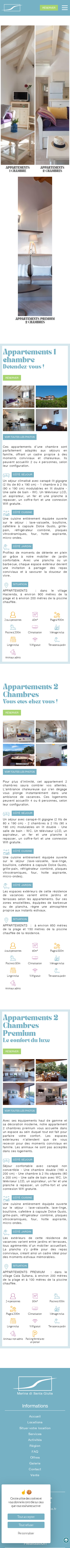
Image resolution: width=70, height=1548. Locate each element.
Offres (35, 1457)
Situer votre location (35, 1428)
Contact (35, 1469)
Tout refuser (26, 1525)
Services (35, 1434)
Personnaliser (26, 1533)
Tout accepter (26, 1517)
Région (35, 1445)
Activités (35, 1440)
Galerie (35, 1463)
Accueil (35, 1416)
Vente (35, 1475)
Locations (35, 1422)
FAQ (35, 1451)
